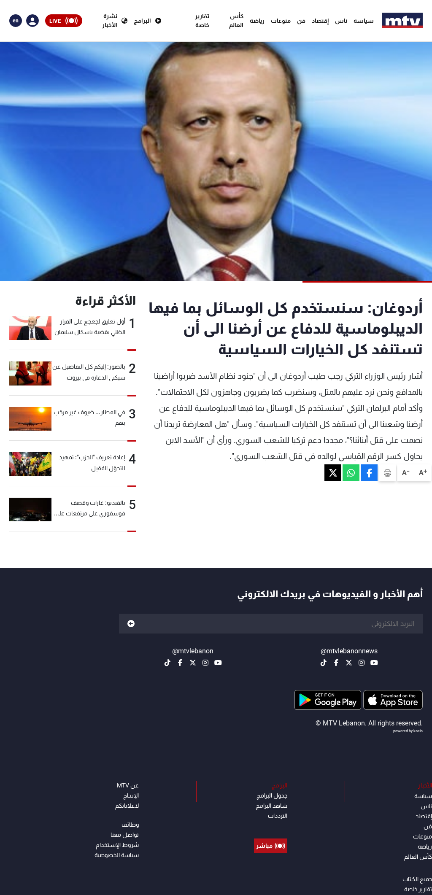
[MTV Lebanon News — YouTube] (374, 662)
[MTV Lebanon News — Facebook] (336, 662)
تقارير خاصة (202, 20)
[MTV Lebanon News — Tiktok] (323, 662)
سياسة (364, 20)
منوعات (281, 20)
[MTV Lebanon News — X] (349, 662)
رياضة (257, 20)
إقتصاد (320, 20)
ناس (341, 20)
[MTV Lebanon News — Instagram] (361, 662)
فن (301, 20)
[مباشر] (270, 827)
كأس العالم (236, 20)
